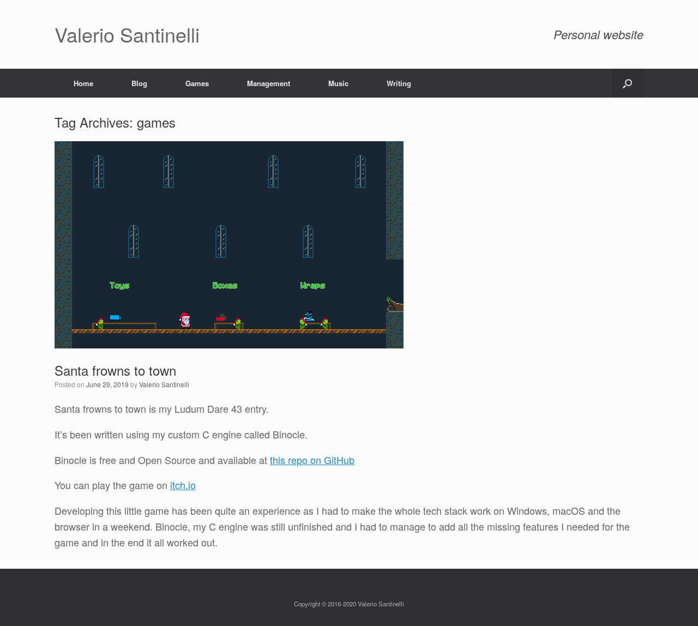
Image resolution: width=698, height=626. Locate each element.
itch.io (183, 485)
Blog (139, 83)
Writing (399, 83)
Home (83, 83)
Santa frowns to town (115, 370)
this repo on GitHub (312, 460)
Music (338, 83)
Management (268, 83)
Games (197, 83)
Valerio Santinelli (164, 384)
